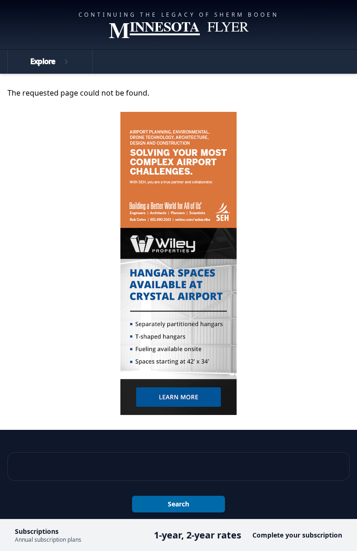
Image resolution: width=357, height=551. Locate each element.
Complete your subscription (297, 535)
